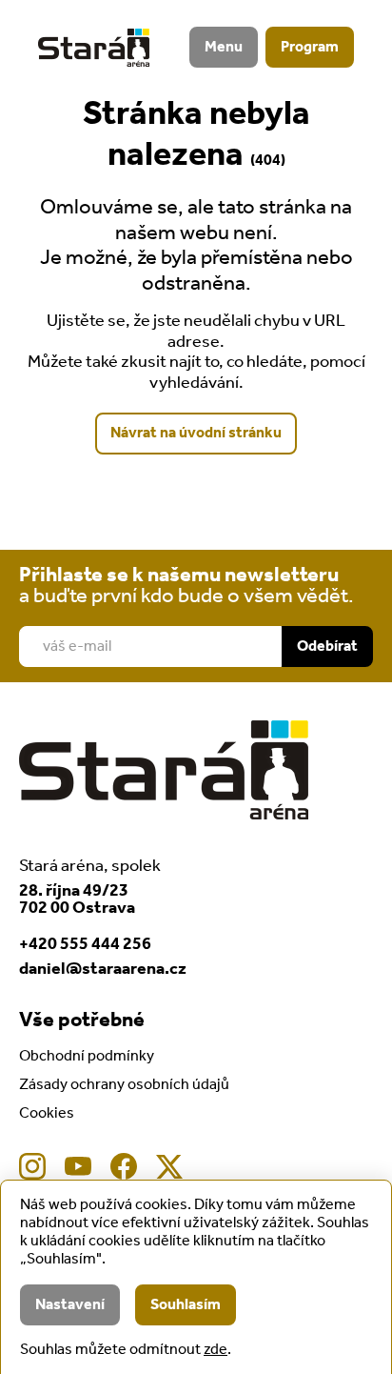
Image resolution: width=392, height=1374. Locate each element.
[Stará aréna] (93, 48)
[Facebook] (123, 1166)
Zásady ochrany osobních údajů (124, 1085)
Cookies (46, 1113)
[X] (169, 1166)
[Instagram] (32, 1166)
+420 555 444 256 (85, 944)
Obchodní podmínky (86, 1056)
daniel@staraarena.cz (102, 969)
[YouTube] (78, 1166)
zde (215, 1350)
